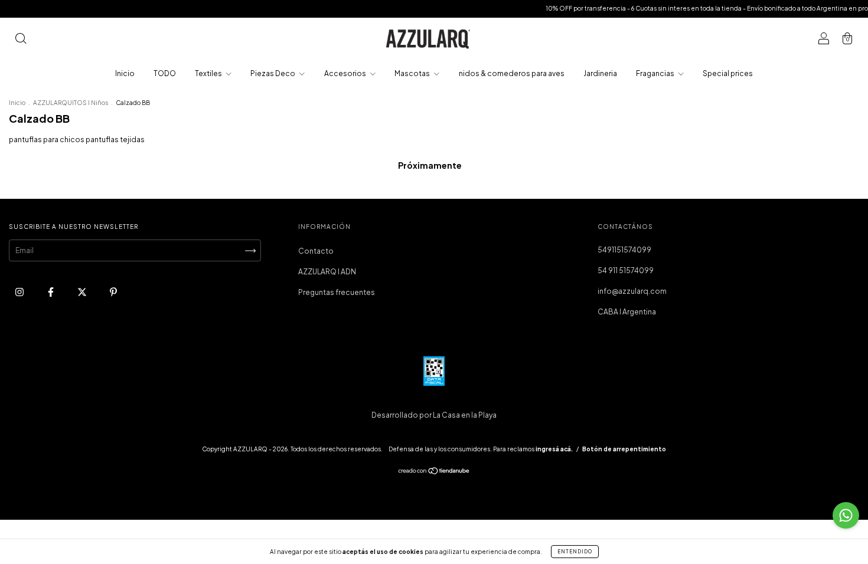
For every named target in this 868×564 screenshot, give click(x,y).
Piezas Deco (273, 73)
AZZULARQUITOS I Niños (71, 102)
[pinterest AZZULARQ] (113, 291)
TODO (165, 73)
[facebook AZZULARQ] (51, 291)
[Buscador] (21, 39)
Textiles (209, 73)
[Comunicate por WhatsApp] (846, 515)
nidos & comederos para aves (511, 73)
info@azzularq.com (632, 291)
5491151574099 (624, 249)
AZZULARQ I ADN (327, 271)
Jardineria (600, 73)
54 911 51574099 (626, 270)
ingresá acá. (554, 448)
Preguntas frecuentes (336, 292)
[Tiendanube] (434, 472)
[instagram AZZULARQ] (20, 291)
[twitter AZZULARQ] (82, 291)
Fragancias (656, 73)
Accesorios (345, 73)
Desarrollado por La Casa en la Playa (434, 415)
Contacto (316, 251)
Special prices (728, 73)
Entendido (574, 552)
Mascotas (412, 73)
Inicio (125, 73)
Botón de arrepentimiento (624, 448)
